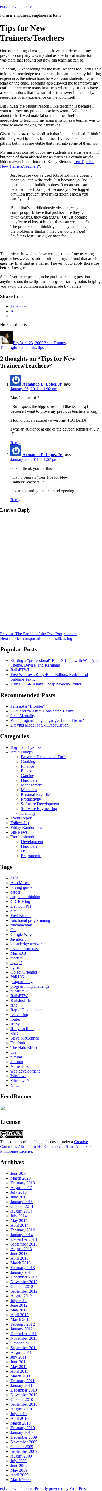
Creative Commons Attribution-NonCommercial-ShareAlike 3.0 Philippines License (45, 1146)
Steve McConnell (24, 1038)
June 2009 (18, 1465)
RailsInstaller (21, 1000)
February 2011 (22, 1380)
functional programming (30, 920)
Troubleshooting (23, 837)
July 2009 (18, 1461)
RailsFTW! (19, 670)
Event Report (21, 818)
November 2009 (23, 1442)
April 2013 (19, 1258)
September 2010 (23, 1404)
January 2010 (21, 1432)
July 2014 (18, 1216)
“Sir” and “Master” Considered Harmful (43, 711)
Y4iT (14, 1085)
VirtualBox (19, 1066)
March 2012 (20, 1319)
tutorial (16, 1057)
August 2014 (21, 1211)
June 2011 (18, 1362)
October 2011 (21, 1343)
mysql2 (16, 963)
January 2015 (21, 1201)
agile (14, 878)
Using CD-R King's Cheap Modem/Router (45, 684)
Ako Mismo (20, 882)
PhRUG (17, 977)
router (15, 1019)
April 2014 (19, 1225)
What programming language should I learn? (47, 720)
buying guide (21, 887)
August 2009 (21, 1456)
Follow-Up (19, 822)
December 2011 (23, 1333)
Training (7, 347)
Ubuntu (16, 1061)
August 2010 (21, 1409)
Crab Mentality (22, 715)
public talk (19, 991)
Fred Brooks (20, 915)
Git (13, 930)
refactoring (19, 1014)
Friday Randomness (26, 827)
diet (13, 911)
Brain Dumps (54, 342)
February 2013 (22, 1267)
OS (23, 851)
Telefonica (19, 1043)
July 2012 (18, 1300)
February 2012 (22, 1324)
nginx (15, 967)
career (15, 892)
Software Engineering (39, 808)
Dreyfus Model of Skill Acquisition (39, 725)
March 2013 (20, 1263)
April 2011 (19, 1371)
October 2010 (21, 1399)
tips (41, 347)
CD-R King (20, 901)
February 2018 (22, 1183)
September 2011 (23, 1347)
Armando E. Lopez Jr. (42, 384)
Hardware (29, 780)
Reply (15, 442)
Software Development (40, 804)
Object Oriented (23, 972)
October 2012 (21, 1286)
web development (25, 1071)
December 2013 (23, 1239)
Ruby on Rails (22, 1028)
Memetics (29, 790)
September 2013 (23, 1244)
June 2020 (18, 1173)
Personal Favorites (36, 794)
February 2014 (22, 1230)
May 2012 (18, 1310)
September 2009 (23, 1451)
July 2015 (18, 1192)
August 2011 (21, 1352)
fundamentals (25, 347)
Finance (27, 766)
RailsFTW (19, 995)
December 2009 (23, 1437)
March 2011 (20, 1376)
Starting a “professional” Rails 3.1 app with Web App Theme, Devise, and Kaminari (54, 662)
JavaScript (18, 939)
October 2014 (21, 1206)
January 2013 (21, 1272)
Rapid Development (27, 1010)
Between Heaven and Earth (43, 757)
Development (32, 841)
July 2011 (18, 1357)
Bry (16, 342)
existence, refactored (17, 6)
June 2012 (18, 1305)
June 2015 (18, 1197)
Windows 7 (19, 1080)
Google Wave (21, 934)
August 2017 (21, 1187)
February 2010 (22, 1428)
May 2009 (18, 1470)
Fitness (26, 771)
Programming (32, 855)
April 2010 (19, 1418)
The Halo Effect (23, 1047)
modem (16, 958)
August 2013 (21, 1249)
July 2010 (18, 1413)
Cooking (28, 761)
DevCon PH (20, 906)
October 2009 (21, 1446)
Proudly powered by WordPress (61, 1488)
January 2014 (21, 1234)
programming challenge (29, 986)
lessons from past (24, 948)
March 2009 (20, 1479)
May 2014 (18, 1220)
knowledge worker (26, 944)
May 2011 (18, 1366)
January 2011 (21, 1385)
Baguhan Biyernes (25, 747)
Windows (18, 1076)
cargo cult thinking (25, 897)
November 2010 (23, 1395)
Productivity (31, 799)
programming (21, 981)
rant (13, 1005)
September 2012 (23, 1291)
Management (31, 785)
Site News (18, 832)
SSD (14, 1033)
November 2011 (23, 1338)
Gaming (27, 775)
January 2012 (21, 1329)
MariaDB (18, 953)
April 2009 (19, 1475)
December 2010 (23, 1390)
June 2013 (18, 1253)
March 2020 (20, 1178)
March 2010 (20, 1423)
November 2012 (23, 1282)
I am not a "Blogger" (27, 706)
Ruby (15, 1024)
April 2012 (19, 1315)
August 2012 (21, 1296)
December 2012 (23, 1277)
